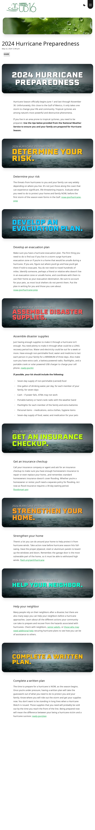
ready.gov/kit (27, 368)
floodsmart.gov (20, 489)
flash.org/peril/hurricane (32, 560)
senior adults (53, 627)
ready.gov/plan (39, 716)
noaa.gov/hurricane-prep (25, 290)
